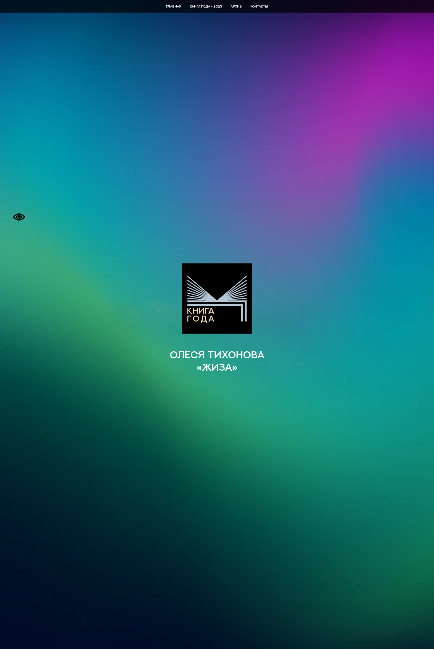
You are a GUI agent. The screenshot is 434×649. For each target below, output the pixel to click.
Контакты (259, 6)
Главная (173, 6)
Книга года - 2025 (206, 6)
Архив (236, 6)
